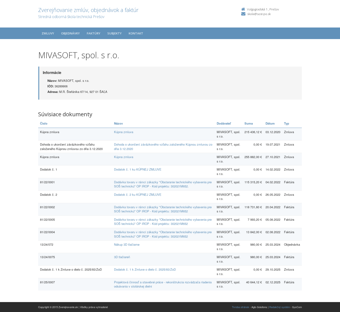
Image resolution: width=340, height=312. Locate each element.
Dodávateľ (224, 123)
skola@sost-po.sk (259, 14)
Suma (248, 123)
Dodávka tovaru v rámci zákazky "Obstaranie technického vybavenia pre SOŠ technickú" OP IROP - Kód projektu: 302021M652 (163, 209)
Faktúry (93, 33)
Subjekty (114, 33)
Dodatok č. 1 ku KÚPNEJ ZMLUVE (137, 169)
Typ (286, 123)
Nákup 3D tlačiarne (126, 244)
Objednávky (70, 33)
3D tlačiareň (122, 257)
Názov (118, 123)
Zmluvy (48, 33)
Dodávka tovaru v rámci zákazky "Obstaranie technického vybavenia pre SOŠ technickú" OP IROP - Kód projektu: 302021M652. (163, 184)
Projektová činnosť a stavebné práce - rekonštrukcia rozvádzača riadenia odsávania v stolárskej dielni (163, 284)
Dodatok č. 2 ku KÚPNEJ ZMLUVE (137, 194)
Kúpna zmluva (123, 132)
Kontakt (136, 33)
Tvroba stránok (240, 307)
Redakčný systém (279, 307)
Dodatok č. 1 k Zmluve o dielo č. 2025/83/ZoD (145, 269)
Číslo (43, 123)
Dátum (270, 123)
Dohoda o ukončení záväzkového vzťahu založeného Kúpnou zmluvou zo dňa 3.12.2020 (163, 146)
